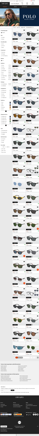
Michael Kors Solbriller (22, 367)
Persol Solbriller (3, 368)
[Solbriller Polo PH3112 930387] (19, 129)
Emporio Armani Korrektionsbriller (6, 380)
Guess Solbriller (20, 368)
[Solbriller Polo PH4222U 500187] (19, 156)
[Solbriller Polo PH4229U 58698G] (19, 279)
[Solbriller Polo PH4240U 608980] (19, 251)
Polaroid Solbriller (4, 370)
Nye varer (3, 52)
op (37, 426)
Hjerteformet (4, 90)
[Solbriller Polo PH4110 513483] (19, 61)
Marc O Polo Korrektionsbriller (6, 379)
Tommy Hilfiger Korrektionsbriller (25, 379)
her (28, 392)
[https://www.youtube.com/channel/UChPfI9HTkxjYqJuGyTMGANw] (37, 415)
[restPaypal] (6, 414)
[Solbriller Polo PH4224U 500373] (19, 170)
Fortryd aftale (3, 426)
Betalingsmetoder (16, 404)
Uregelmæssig (4, 75)
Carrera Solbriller (3, 369)
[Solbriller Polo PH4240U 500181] (19, 333)
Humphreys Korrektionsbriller (6, 378)
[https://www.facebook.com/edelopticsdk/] (34, 415)
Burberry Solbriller (21, 370)
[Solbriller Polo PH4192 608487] (19, 142)
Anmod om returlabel (17, 406)
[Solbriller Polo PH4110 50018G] (19, 238)
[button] (5, 3)
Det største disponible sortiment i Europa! (9, 0)
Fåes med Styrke (4, 130)
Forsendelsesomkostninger (17, 405)
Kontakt (2, 406)
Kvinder (3, 37)
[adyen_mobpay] (9, 414)
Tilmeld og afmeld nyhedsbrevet (31, 405)
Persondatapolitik (3, 429)
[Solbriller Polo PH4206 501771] (19, 74)
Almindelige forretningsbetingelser (7, 428)
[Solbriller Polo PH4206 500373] (19, 211)
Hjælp (27, 402)
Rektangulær (4, 70)
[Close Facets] (6, 27)
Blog (26, 406)
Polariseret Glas (4, 132)
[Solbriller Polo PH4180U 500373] (19, 292)
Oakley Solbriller (3, 367)
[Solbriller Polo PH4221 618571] (19, 319)
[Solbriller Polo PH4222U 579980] (19, 88)
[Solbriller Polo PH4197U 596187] (19, 197)
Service (14, 402)
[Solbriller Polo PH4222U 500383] (19, 115)
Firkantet (3, 68)
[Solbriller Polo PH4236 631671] (19, 224)
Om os (2, 402)
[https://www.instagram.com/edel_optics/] (36, 415)
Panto (3, 65)
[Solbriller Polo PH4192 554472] (19, 183)
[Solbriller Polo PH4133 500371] (19, 265)
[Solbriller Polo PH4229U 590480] (19, 102)
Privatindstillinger (4, 405)
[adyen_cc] (1, 414)
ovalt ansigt (4, 92)
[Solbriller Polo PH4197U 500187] (19, 306)
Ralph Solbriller (20, 369)
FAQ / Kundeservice (29, 404)
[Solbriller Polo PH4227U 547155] (19, 347)
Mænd (3, 39)
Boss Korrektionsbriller (23, 378)
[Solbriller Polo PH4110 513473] (19, 47)
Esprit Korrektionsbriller (24, 380)
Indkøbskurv (33, 4)
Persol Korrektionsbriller (24, 375)
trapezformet (4, 97)
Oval (3, 72)
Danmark (33, 0)
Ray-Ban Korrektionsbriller (5, 375)
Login (27, 4)
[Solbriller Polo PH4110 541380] (19, 34)
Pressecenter (3, 404)
